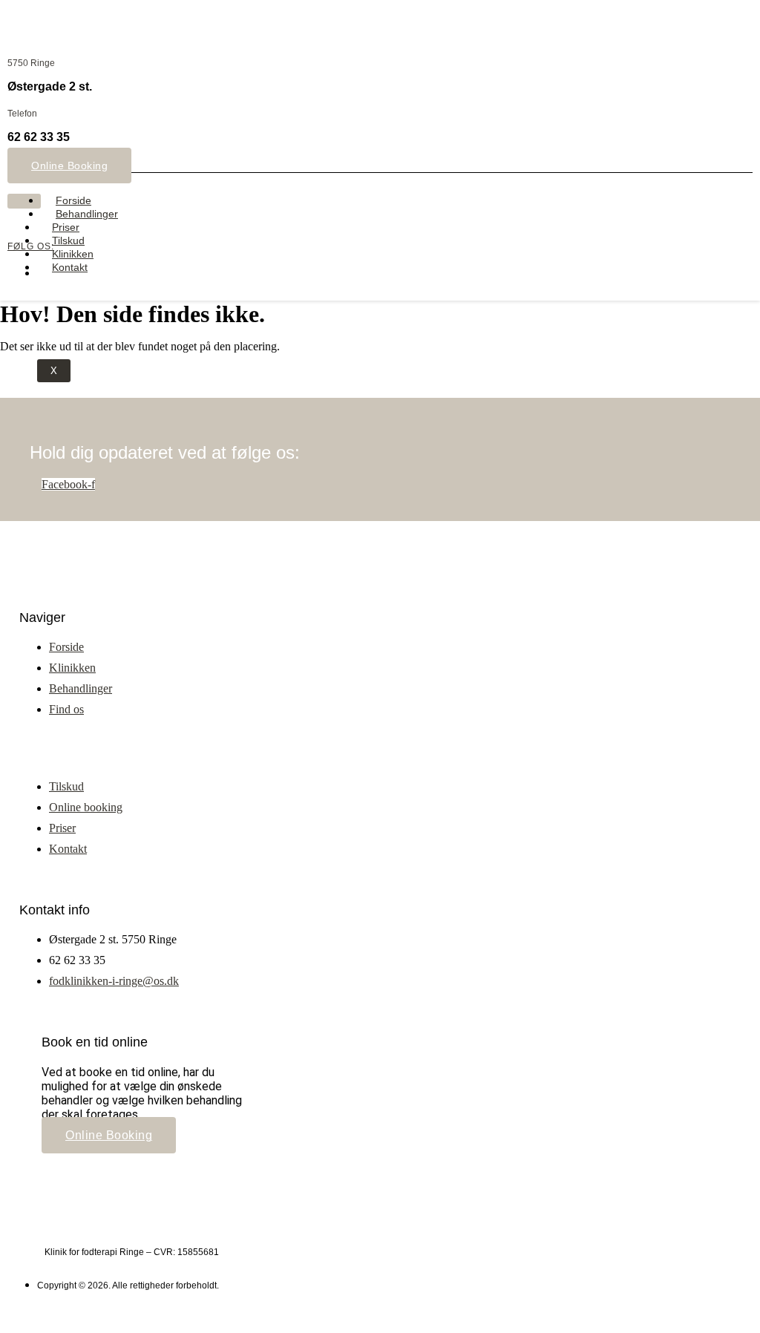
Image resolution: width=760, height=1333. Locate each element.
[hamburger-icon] (24, 201)
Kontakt (70, 267)
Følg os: (30, 246)
